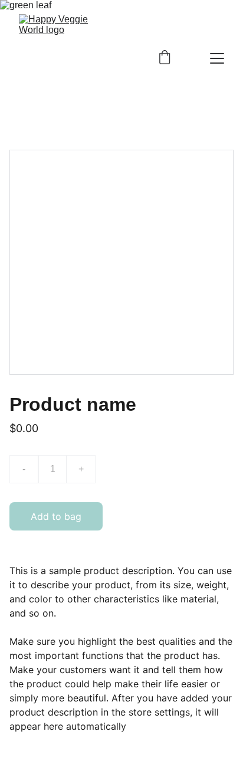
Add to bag (56, 516)
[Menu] (217, 58)
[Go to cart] (164, 58)
